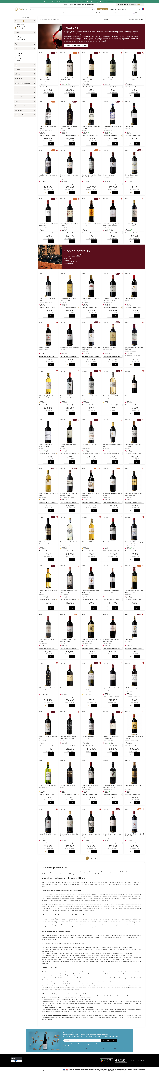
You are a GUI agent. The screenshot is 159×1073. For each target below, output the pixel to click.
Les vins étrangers (68, 263)
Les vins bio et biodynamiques (71, 262)
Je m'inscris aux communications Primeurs (76, 45)
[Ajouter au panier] (51, 95)
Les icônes (66, 260)
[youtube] (138, 1060)
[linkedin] (141, 1060)
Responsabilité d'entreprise (85, 1059)
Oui (66, 1046)
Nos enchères (62, 13)
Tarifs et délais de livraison (23, 1062)
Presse (58, 1062)
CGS (37, 1070)
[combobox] (139, 4)
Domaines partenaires (43, 1062)
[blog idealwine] (143, 1060)
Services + (80, 13)
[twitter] (133, 1060)
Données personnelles (44, 1070)
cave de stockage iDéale (117, 957)
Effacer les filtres (25, 17)
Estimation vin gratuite (22, 1059)
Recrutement (40, 1059)
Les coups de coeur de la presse (72, 257)
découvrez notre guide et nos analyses (96, 41)
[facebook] (131, 1060)
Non (70, 1046)
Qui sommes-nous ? (62, 1059)
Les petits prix (67, 258)
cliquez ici (73, 4)
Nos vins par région (42, 13)
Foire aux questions (83, 1062)
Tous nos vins (22, 13)
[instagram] (136, 1060)
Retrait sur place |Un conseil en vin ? (79, 4)
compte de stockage (70, 996)
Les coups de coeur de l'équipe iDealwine (74, 255)
